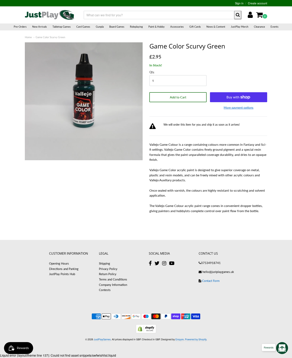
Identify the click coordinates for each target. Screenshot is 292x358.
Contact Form (210, 280)
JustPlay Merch (239, 26)
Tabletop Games (61, 26)
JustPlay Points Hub (62, 274)
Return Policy (107, 274)
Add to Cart (178, 97)
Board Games (116, 26)
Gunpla (100, 26)
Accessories (177, 26)
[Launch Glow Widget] (282, 348)
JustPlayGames (102, 339)
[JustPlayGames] (49, 15)
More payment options (238, 107)
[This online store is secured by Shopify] (146, 332)
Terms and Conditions (113, 279)
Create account (257, 3)
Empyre (179, 339)
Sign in (239, 3)
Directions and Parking (63, 269)
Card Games (83, 26)
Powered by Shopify (195, 339)
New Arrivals (39, 26)
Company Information (113, 284)
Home (28, 37)
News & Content (215, 26)
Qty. (152, 72)
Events (274, 26)
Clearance (259, 26)
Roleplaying (136, 26)
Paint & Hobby (156, 26)
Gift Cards (195, 26)
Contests (105, 290)
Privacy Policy (108, 269)
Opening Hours (59, 263)
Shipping (104, 263)
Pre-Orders (20, 26)
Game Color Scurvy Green (50, 37)
